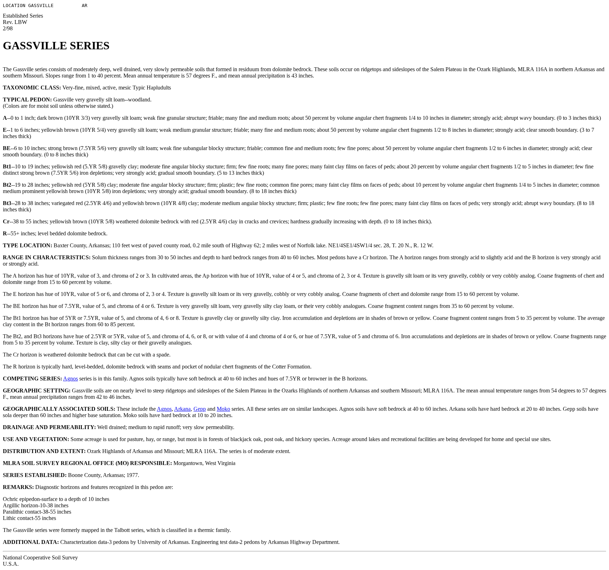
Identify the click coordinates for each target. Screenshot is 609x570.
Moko (223, 409)
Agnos (70, 379)
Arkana (182, 409)
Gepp (199, 409)
